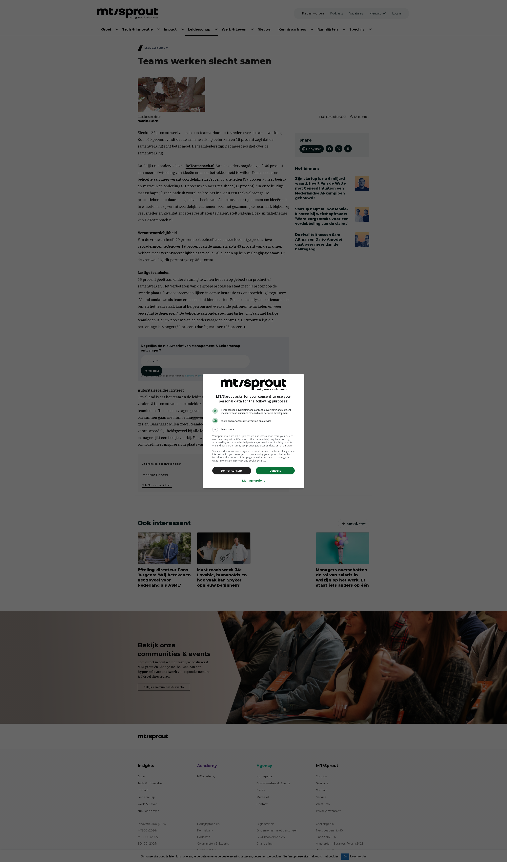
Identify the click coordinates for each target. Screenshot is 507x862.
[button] (253, 429)
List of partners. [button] (284, 445)
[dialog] (253, 431)
